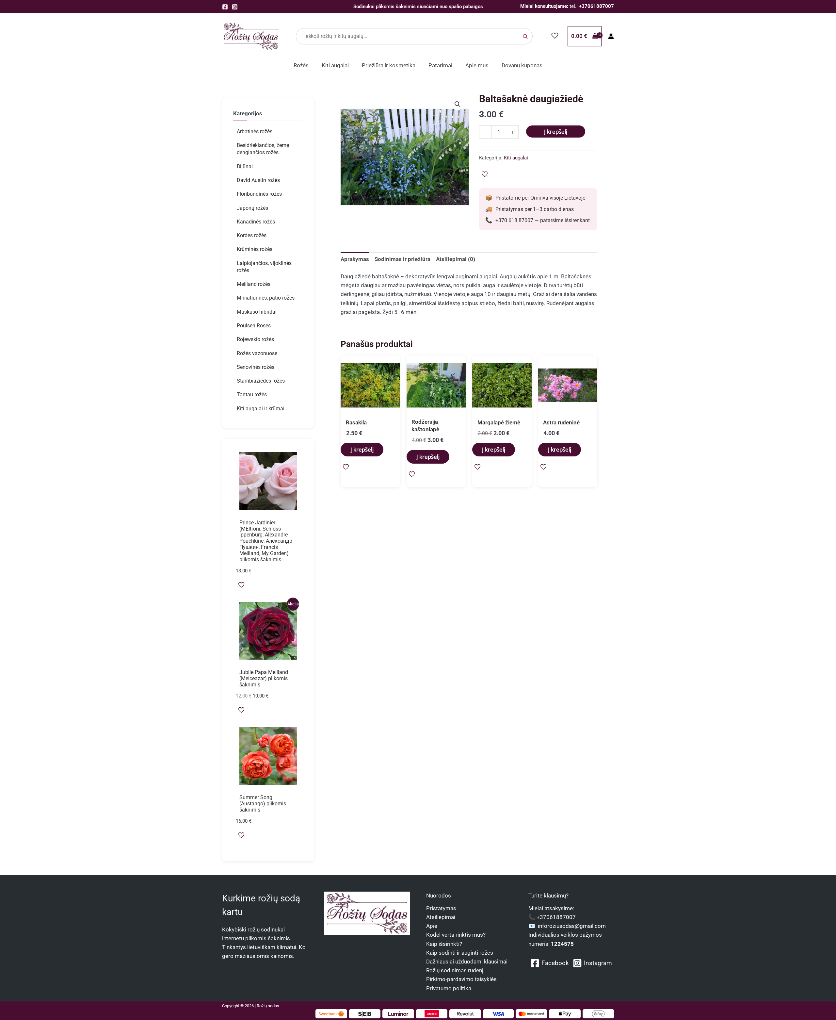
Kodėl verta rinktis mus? (456, 934)
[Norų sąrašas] (555, 35)
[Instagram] (235, 7)
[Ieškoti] (525, 36)
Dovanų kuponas (522, 65)
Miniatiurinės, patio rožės (266, 298)
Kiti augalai (335, 65)
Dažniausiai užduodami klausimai (466, 961)
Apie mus (477, 65)
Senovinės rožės (255, 367)
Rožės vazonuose (257, 353)
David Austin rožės (258, 180)
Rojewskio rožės (255, 339)
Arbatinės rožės (254, 131)
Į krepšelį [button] (362, 449)
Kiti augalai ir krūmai (260, 408)
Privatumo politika (448, 988)
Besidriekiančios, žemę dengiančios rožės (263, 149)
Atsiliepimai (440, 917)
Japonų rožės (252, 208)
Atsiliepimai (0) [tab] (455, 259)
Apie (431, 926)
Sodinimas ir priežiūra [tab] (402, 259)
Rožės (301, 65)
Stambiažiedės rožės (261, 381)
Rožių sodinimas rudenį (454, 970)
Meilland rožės (253, 284)
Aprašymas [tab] (355, 259)
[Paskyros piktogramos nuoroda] (611, 36)
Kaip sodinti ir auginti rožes (459, 952)
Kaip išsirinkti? (444, 944)
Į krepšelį (555, 131)
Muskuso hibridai (257, 312)
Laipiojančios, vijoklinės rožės (264, 266)
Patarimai (440, 65)
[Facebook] (225, 7)
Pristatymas (441, 908)
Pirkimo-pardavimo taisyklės (461, 979)
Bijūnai (245, 166)
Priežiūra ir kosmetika (388, 65)
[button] (457, 104)
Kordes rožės (251, 235)
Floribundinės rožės (259, 194)
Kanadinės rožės (256, 222)
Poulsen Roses (254, 325)
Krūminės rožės (254, 249)
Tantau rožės (252, 394)
